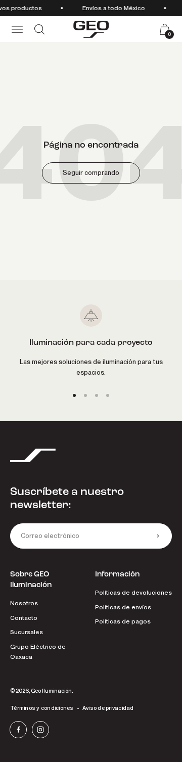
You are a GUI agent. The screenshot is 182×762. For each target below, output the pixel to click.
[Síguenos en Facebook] (18, 730)
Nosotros (24, 603)
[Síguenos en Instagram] (40, 730)
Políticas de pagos (123, 621)
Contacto (23, 617)
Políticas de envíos (123, 607)
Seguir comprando (91, 172)
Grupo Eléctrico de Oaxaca (38, 651)
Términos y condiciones (42, 707)
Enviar (158, 536)
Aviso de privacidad (108, 707)
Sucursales (26, 632)
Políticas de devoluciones (133, 592)
